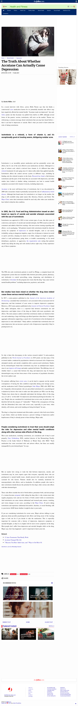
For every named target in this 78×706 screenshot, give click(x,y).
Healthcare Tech (66, 10)
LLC (8, 701)
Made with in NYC (6, 703)
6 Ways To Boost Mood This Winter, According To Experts (68, 151)
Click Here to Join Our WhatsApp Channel (11, 546)
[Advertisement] (28, 20)
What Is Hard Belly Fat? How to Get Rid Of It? (67, 211)
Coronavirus (5, 13)
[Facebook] (68, 6)
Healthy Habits (31, 10)
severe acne (23, 381)
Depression (19, 58)
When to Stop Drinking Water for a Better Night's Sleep (68, 203)
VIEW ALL (72, 136)
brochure (13, 280)
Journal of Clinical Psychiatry (40, 306)
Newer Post (7, 622)
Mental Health (41, 10)
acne (11, 109)
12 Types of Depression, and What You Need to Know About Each (22, 614)
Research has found (38, 176)
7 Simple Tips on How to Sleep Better (68, 225)
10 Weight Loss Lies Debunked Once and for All (68, 143)
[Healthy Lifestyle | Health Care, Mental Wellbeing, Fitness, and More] (18, 7)
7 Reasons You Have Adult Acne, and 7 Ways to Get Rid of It (23, 542)
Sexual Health (57, 10)
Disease (9, 10)
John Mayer (36, 386)
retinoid (4, 171)
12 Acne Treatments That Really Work (16, 537)
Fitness (15, 10)
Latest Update (62, 137)
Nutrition (49, 10)
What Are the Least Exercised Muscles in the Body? (27, 636)
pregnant (17, 495)
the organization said (33, 241)
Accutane (4, 189)
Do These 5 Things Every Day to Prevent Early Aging (68, 179)
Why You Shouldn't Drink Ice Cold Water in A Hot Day (68, 195)
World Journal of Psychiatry (21, 358)
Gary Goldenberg (13, 438)
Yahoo (3, 115)
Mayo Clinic (5, 199)
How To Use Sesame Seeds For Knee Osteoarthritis (67, 78)
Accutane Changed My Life (13, 540)
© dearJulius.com (10, 695)
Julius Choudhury (17, 703)
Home (3, 58)
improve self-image (15, 368)
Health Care (22, 10)
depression (22, 230)
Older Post (49, 622)
